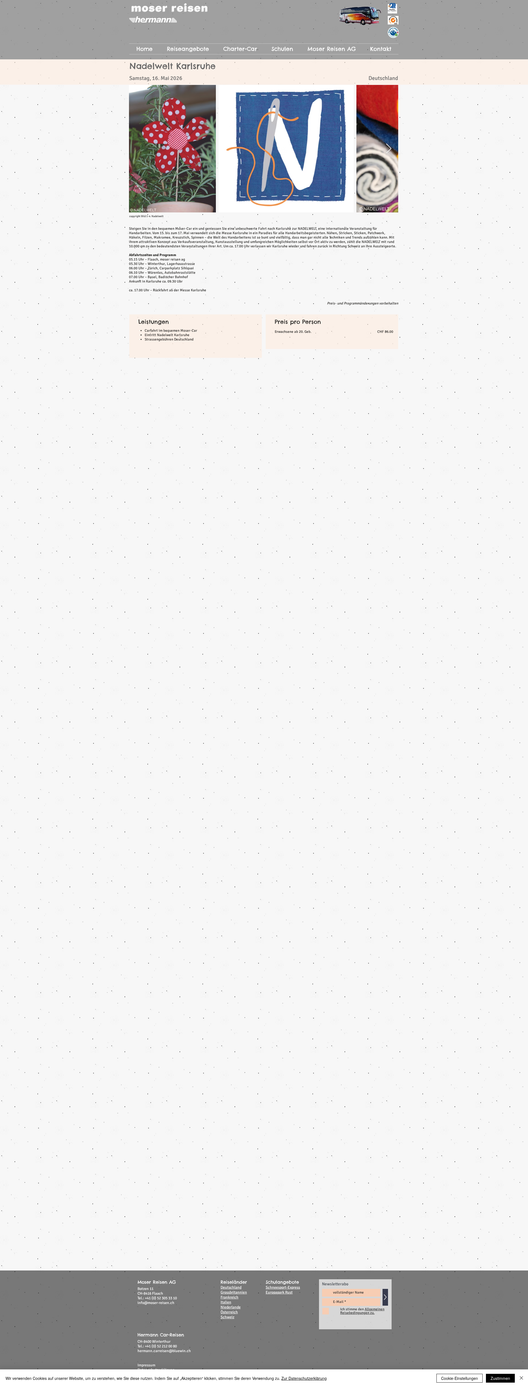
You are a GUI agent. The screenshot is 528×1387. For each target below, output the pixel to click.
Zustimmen (500, 1378)
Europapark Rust (279, 577)
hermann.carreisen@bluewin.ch (164, 635)
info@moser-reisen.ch (156, 587)
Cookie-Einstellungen (459, 1378)
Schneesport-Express (283, 572)
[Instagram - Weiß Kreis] (383, 662)
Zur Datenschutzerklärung (304, 1378)
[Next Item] (389, 148)
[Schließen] (521, 1378)
